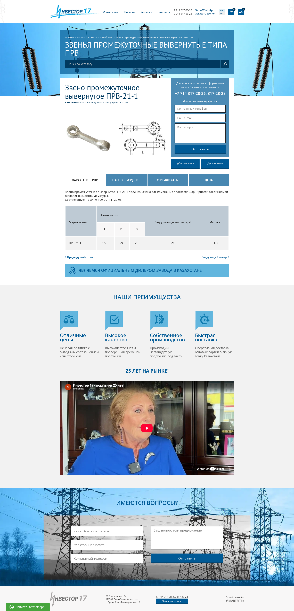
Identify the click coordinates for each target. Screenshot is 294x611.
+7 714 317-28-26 (182, 10)
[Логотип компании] (75, 12)
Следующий (214, 257)
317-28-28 (217, 93)
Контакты (164, 12)
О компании (110, 12)
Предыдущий (80, 257)
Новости (129, 12)
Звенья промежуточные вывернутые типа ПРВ (103, 102)
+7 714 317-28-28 (182, 13)
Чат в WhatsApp (204, 10)
